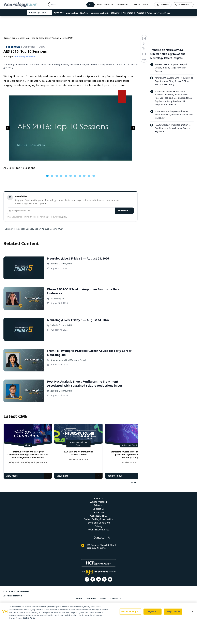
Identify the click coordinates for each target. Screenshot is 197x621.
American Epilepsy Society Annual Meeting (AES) (39, 228)
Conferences (122, 4)
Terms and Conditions (98, 522)
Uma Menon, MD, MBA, (61, 360)
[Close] (192, 611)
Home (6, 38)
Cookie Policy (29, 618)
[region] (98, 612)
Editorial (98, 505)
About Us (98, 498)
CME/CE (136, 4)
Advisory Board (98, 501)
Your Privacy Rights (98, 529)
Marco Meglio (57, 298)
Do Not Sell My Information (98, 519)
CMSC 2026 (115, 13)
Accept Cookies (173, 611)
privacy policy (61, 217)
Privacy (98, 526)
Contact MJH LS (98, 515)
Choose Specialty (37, 12)
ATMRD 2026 (128, 13)
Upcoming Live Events (100, 13)
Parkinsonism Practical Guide (158, 13)
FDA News (84, 13)
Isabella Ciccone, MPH (61, 263)
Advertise (98, 512)
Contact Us (99, 508)
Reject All (152, 611)
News (99, 4)
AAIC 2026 (140, 13)
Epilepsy (9, 228)
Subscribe (123, 210)
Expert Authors (72, 13)
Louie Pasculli (80, 360)
